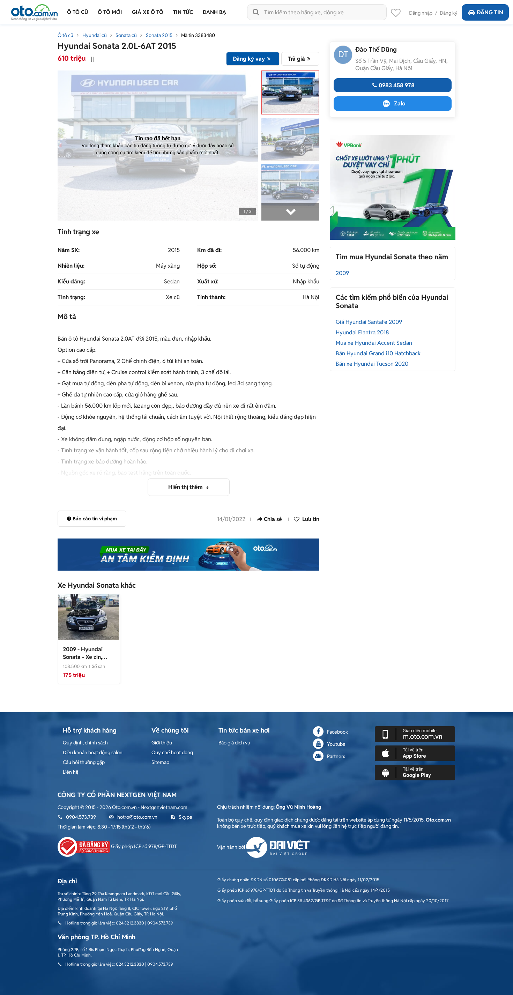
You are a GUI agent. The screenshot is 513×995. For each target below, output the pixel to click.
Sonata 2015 (159, 35)
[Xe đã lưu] (396, 15)
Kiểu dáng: (71, 281)
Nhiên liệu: (71, 265)
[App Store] (415, 753)
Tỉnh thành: (211, 297)
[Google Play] (415, 772)
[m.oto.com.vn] (415, 733)
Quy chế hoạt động (172, 752)
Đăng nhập (420, 13)
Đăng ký (449, 13)
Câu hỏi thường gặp (84, 762)
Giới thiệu (161, 743)
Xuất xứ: (207, 281)
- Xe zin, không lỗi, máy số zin (85, 661)
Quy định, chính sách (85, 743)
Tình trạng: (71, 297)
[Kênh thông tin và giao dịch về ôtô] (34, 10)
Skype (185, 817)
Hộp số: (206, 265)
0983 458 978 (397, 85)
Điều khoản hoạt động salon (92, 752)
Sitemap (160, 762)
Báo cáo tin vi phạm (95, 518)
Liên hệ (71, 772)
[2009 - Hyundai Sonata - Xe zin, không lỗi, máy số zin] (88, 617)
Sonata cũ (126, 35)
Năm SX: (69, 250)
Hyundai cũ (94, 35)
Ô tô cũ (65, 35)
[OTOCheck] (188, 555)
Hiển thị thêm (186, 487)
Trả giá (296, 58)
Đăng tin (490, 12)
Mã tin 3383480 (198, 35)
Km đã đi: (209, 250)
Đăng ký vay (249, 58)
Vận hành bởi (231, 847)
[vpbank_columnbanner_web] (392, 187)
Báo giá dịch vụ (234, 743)
